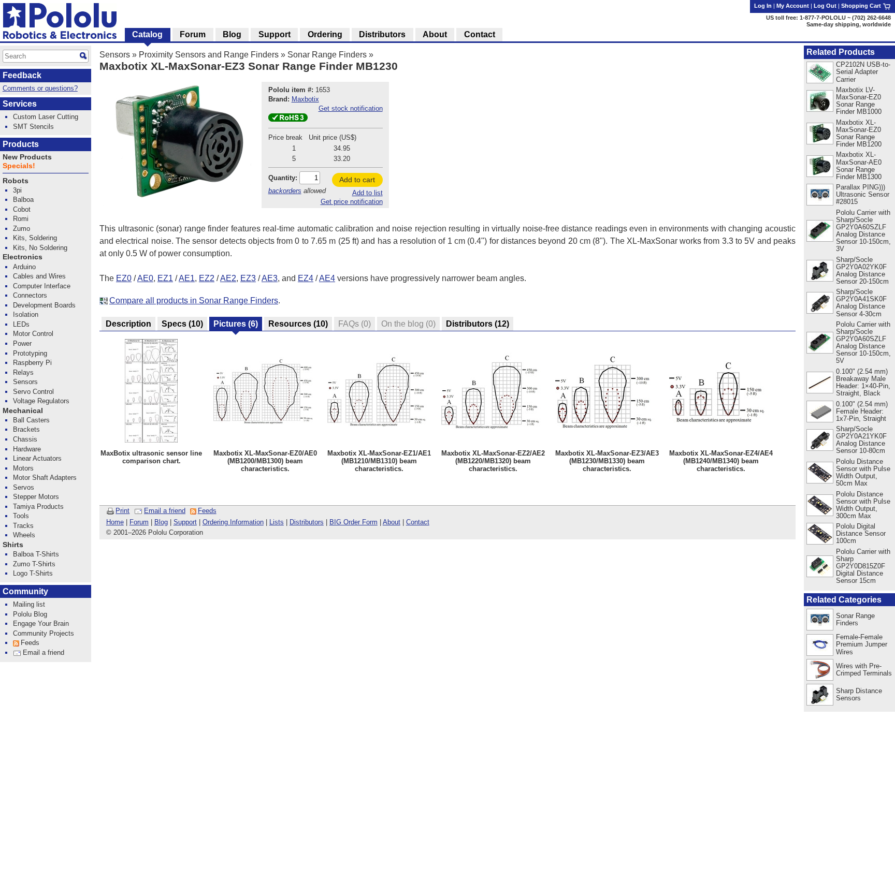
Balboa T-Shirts (36, 554)
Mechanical (23, 411)
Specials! (19, 166)
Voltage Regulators (41, 401)
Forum (139, 522)
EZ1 (165, 278)
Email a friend (164, 511)
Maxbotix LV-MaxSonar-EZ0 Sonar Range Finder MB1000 (859, 100)
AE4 (327, 278)
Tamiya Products (38, 506)
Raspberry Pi (32, 362)
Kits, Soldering (35, 238)
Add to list (367, 193)
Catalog (147, 34)
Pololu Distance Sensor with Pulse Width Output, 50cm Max (863, 472)
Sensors (114, 54)
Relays (23, 372)
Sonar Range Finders (327, 54)
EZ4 (305, 278)
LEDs (21, 324)
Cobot (22, 209)
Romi (20, 219)
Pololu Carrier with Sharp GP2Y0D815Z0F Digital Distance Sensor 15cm (863, 566)
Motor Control (33, 334)
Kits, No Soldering (40, 248)
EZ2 (206, 278)
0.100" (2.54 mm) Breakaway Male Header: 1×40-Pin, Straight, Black (863, 382)
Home (115, 522)
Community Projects (43, 633)
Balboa (23, 199)
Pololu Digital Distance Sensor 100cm (861, 533)
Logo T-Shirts (33, 573)
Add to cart (357, 179)
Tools (21, 516)
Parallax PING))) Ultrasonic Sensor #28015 (862, 194)
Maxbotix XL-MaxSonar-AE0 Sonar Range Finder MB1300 (859, 165)
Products (21, 144)
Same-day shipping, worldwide (848, 24)
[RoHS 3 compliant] (288, 119)
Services (20, 103)
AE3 (270, 278)
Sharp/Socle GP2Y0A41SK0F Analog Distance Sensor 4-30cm (861, 302)
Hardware (27, 449)
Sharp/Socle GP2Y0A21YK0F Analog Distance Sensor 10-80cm (861, 439)
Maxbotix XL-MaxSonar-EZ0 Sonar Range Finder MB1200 (859, 133)
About (391, 522)
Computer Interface (41, 286)
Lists (276, 522)
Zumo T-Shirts (34, 564)
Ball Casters (31, 420)
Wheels (24, 535)
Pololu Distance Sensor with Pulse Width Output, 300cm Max (863, 505)
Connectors (30, 295)
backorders (284, 191)
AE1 (187, 278)
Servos (23, 487)
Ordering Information (233, 522)
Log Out (825, 6)
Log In (763, 6)
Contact (417, 522)
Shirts (13, 545)
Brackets (26, 429)
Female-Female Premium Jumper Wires (861, 644)
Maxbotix (305, 99)
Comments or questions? (40, 88)
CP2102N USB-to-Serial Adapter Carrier (863, 72)
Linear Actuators (37, 458)
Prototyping (30, 353)
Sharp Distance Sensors (859, 694)
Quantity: (282, 178)
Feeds (207, 511)
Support (185, 522)
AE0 (145, 278)
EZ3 (248, 278)
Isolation (25, 314)
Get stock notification (351, 108)
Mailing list (29, 604)
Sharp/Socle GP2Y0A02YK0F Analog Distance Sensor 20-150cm (862, 270)
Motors (23, 468)
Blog (161, 522)
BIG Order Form (353, 522)
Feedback (22, 75)
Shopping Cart (862, 6)
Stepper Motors (36, 497)
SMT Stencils (33, 126)
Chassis (25, 439)
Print (122, 511)
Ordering (325, 34)
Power (22, 343)
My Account (792, 6)
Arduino (24, 267)
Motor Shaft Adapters (45, 477)
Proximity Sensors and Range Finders (209, 54)
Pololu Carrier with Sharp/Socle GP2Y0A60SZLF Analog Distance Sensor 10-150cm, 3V (863, 231)
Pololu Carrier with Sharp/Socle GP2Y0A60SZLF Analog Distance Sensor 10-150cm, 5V (863, 342)
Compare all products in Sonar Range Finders (193, 300)
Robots (15, 181)
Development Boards (44, 305)
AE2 (228, 278)
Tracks (23, 526)
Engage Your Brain (41, 623)
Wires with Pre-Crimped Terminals (864, 669)
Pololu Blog (30, 614)
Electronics (22, 257)
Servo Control (33, 391)
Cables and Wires (39, 276)
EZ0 (124, 278)
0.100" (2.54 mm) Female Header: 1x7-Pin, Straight (862, 411)
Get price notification (352, 202)
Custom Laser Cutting (45, 117)
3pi (17, 190)
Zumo (21, 228)
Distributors (307, 522)
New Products (27, 157)
